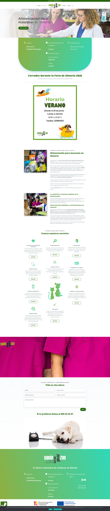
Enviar (83, 409)
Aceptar (50, 509)
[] (85, 483)
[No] (108, 508)
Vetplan (63, 5)
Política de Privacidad (81, 487)
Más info (77, 303)
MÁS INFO (33, 256)
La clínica (39, 5)
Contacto (69, 5)
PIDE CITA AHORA (23, 28)
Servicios (44, 5)
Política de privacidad (58, 509)
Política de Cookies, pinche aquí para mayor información (93, 507)
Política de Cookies (82, 485)
